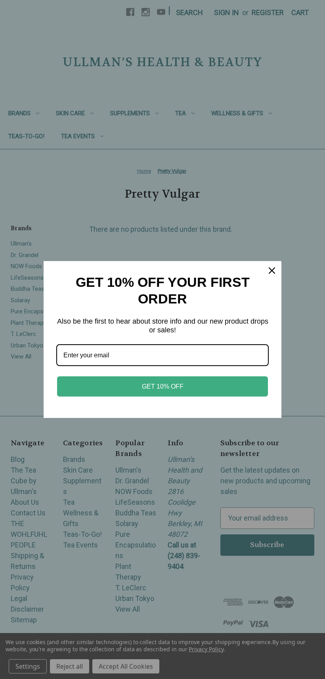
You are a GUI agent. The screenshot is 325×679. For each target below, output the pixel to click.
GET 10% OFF (163, 386)
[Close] (271, 270)
